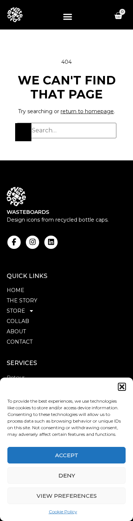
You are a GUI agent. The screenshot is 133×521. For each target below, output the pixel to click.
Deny (66, 475)
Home (15, 290)
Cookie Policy (63, 511)
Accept (66, 455)
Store (16, 311)
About (16, 331)
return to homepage (87, 111)
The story (22, 300)
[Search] (23, 132)
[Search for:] (66, 130)
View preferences (67, 495)
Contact (20, 341)
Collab (18, 321)
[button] (122, 386)
